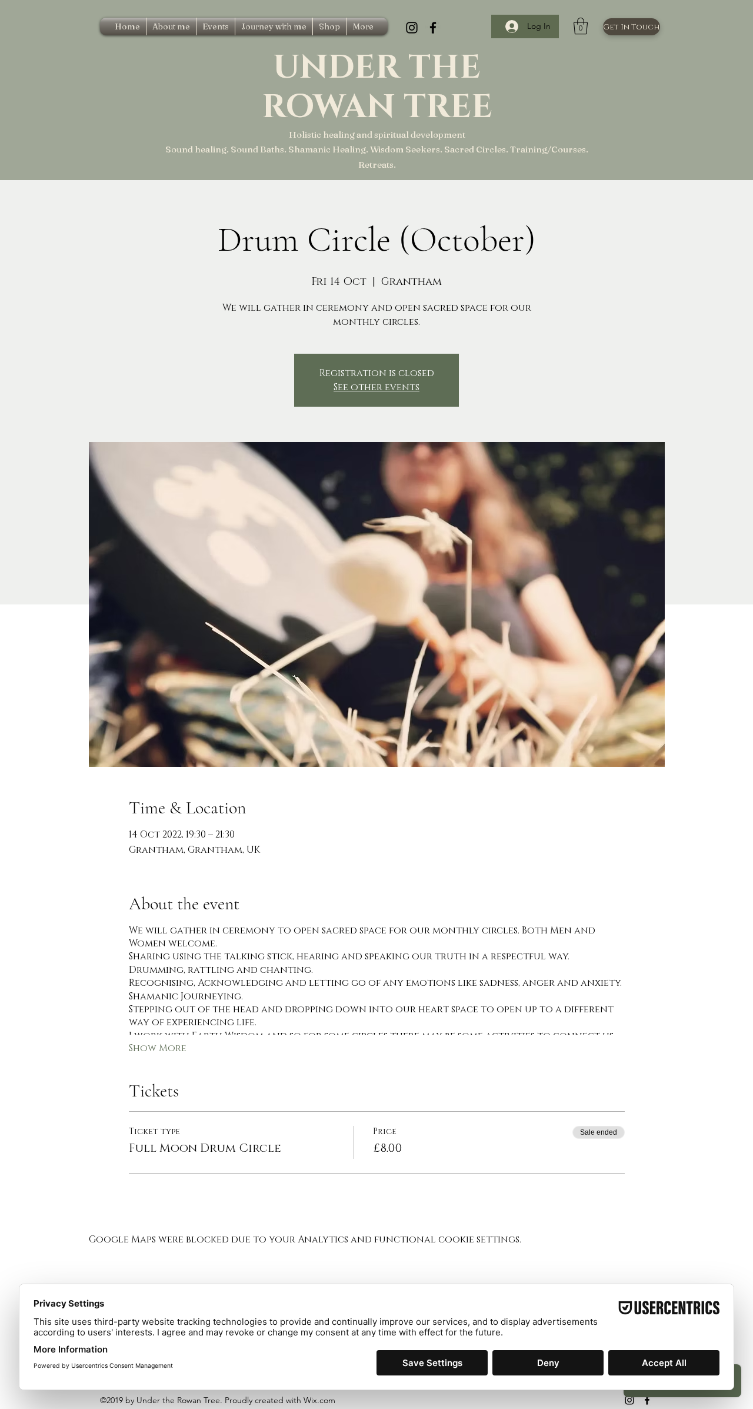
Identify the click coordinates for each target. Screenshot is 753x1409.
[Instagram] (411, 27)
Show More (157, 1048)
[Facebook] (433, 27)
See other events (376, 387)
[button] (581, 26)
